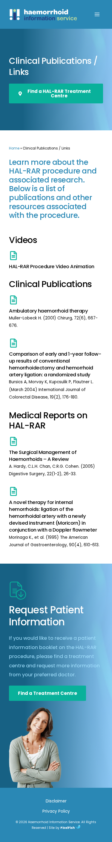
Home (14, 148)
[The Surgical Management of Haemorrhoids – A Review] (13, 441)
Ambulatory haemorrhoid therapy (48, 310)
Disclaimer (56, 801)
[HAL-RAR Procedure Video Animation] (13, 255)
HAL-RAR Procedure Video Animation (51, 266)
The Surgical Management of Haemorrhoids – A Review (42, 456)
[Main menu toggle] (97, 14)
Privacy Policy (56, 811)
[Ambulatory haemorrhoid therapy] (13, 299)
